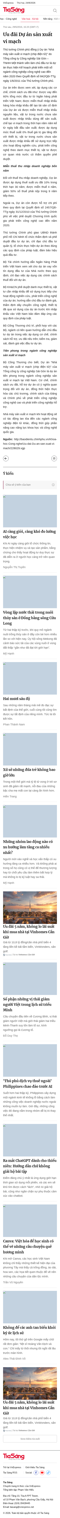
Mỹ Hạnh (8, 653)
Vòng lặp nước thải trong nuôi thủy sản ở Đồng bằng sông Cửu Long (29, 617)
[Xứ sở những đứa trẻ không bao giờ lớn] (30, 749)
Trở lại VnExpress (12, 1467)
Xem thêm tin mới (30, 1438)
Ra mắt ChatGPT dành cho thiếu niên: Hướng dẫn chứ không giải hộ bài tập (29, 1166)
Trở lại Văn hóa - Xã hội (6, 458)
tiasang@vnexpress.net (22, 1507)
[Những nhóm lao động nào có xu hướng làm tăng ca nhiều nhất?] (30, 821)
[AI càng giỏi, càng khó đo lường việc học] (30, 511)
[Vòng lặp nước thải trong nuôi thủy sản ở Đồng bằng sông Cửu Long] (30, 592)
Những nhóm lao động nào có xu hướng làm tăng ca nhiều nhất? (28, 847)
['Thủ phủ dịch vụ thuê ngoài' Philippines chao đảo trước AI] (30, 1060)
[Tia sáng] (13, 10)
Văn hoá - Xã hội (30, 18)
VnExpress (8, 3)
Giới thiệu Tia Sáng (34, 1467)
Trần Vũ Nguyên (13, 1282)
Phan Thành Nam (14, 724)
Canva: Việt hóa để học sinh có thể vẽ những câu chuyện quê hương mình (28, 1246)
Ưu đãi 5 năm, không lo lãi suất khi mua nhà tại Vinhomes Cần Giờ (28, 932)
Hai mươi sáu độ (16, 699)
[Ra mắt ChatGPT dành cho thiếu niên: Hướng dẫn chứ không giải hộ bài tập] (30, 1140)
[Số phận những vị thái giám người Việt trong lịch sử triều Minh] (30, 978)
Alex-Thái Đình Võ (14, 1358)
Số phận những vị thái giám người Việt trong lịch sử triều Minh (27, 1004)
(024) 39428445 (22, 1503)
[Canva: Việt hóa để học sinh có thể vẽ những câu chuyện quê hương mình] (30, 1220)
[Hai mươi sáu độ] (30, 678)
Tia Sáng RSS (10, 1472)
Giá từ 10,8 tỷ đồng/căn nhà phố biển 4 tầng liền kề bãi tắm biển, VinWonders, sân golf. (29, 947)
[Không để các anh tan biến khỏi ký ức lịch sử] (30, 1307)
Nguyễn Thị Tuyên (14, 567)
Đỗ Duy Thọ (10, 1035)
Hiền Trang (10, 796)
